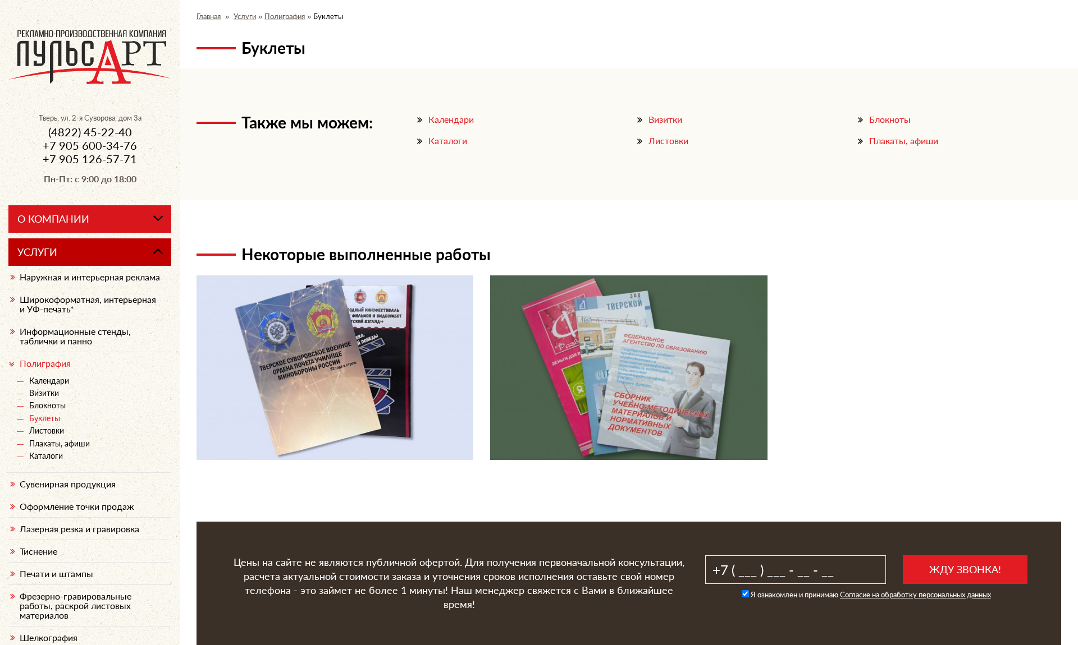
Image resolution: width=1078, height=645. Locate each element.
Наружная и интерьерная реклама (90, 276)
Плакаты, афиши (903, 140)
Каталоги (447, 140)
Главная (209, 16)
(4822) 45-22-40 (90, 132)
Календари (451, 119)
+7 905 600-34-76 (90, 145)
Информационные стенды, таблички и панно (75, 336)
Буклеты (44, 418)
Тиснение (38, 551)
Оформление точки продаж (77, 506)
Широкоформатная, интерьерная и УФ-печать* (88, 304)
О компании (53, 219)
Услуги (245, 16)
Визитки (665, 119)
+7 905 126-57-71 (90, 159)
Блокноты (890, 119)
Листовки (668, 140)
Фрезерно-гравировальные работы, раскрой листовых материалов (75, 605)
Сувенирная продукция (68, 483)
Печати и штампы (56, 573)
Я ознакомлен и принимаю (870, 594)
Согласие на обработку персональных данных (915, 594)
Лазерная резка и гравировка (79, 528)
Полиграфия (284, 16)
